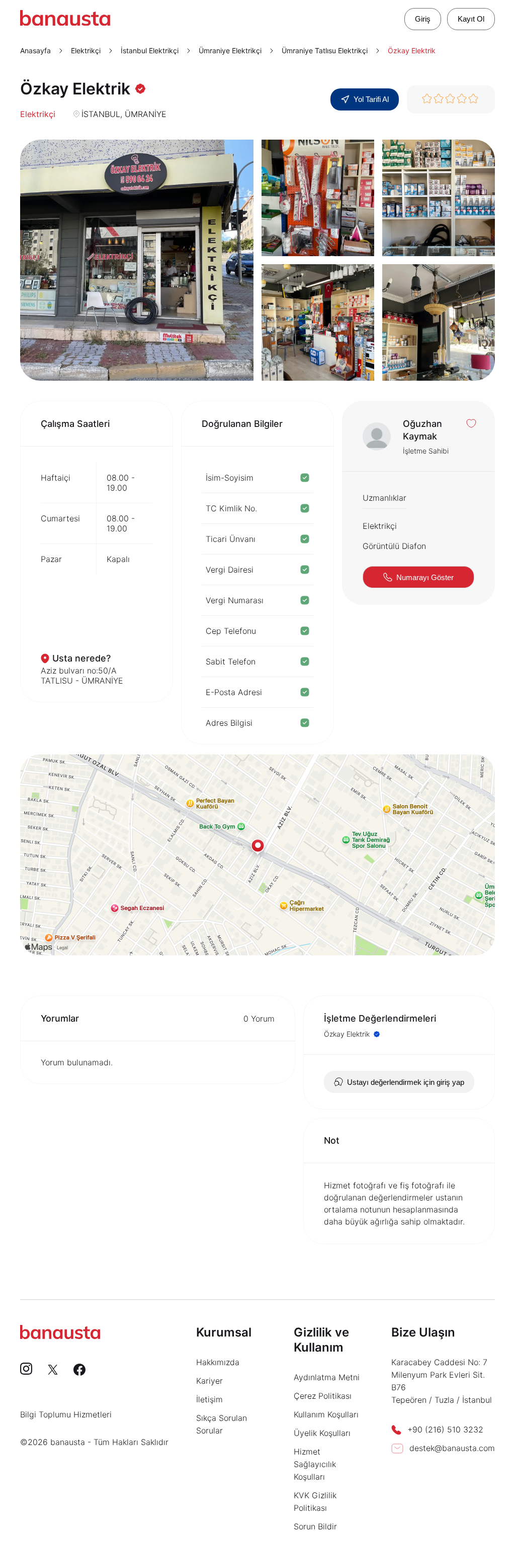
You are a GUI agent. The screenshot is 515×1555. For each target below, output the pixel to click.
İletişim (209, 1399)
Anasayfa (35, 50)
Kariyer (209, 1381)
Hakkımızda (217, 1362)
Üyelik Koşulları (322, 1433)
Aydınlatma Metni (327, 1377)
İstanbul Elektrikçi (150, 50)
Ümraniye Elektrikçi (230, 50)
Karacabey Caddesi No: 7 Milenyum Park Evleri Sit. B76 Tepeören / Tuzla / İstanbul (441, 1381)
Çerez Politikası (323, 1396)
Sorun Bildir (315, 1526)
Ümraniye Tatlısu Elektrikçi (325, 50)
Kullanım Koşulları (326, 1414)
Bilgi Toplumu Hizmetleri (66, 1414)
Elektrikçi (86, 50)
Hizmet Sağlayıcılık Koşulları (315, 1464)
